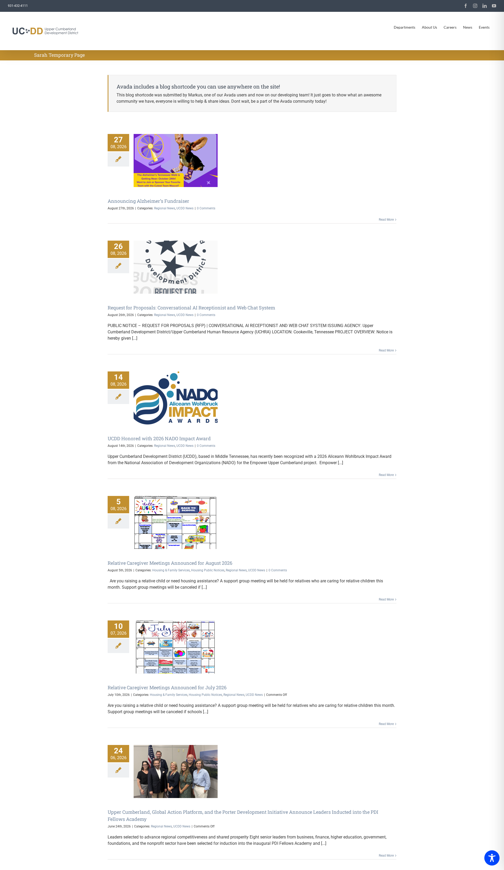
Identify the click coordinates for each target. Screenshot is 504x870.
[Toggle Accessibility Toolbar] (492, 858)
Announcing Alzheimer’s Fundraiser (148, 201)
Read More (386, 219)
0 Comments (206, 208)
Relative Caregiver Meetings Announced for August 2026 (170, 563)
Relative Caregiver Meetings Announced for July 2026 (167, 687)
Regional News (164, 208)
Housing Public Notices (207, 570)
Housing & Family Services (171, 570)
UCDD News (184, 208)
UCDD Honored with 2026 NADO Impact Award (159, 438)
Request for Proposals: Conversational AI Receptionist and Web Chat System (191, 307)
